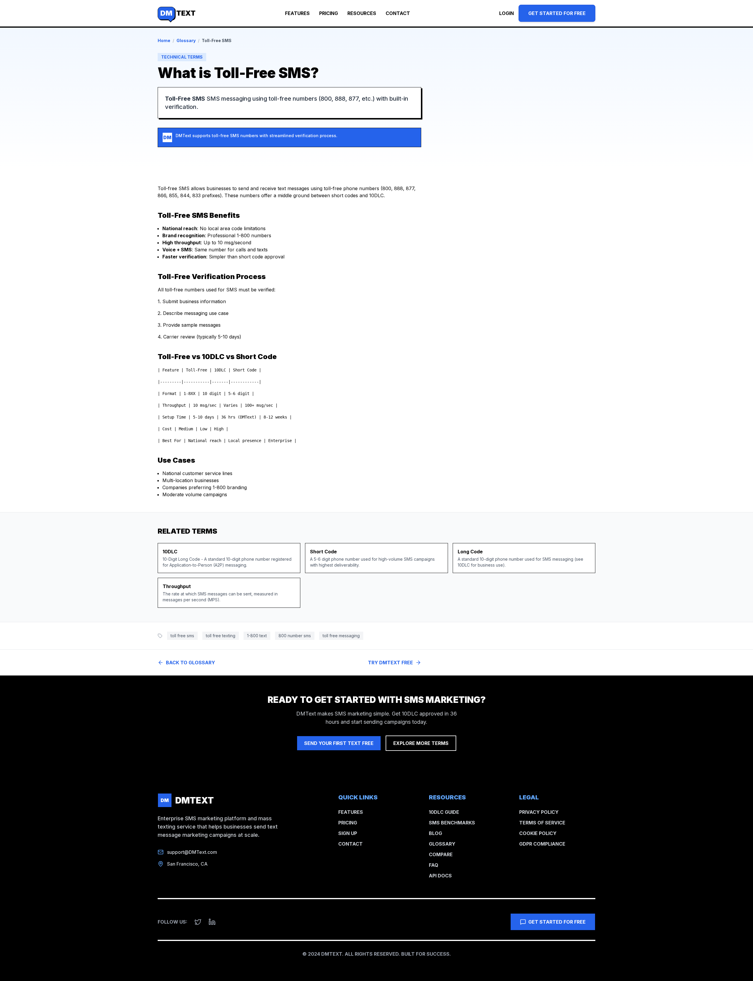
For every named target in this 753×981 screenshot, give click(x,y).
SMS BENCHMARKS (452, 823)
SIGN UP (347, 833)
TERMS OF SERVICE (542, 823)
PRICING (328, 13)
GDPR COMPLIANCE (542, 844)
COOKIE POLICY (538, 833)
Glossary (186, 40)
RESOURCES (361, 13)
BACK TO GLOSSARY (190, 662)
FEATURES (297, 13)
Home (164, 40)
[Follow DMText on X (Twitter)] (197, 921)
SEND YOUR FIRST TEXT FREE (339, 743)
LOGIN (506, 13)
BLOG (435, 833)
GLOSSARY (442, 844)
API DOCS (440, 876)
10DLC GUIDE (444, 812)
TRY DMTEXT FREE (390, 662)
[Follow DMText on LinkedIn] (212, 921)
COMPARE (441, 854)
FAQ (433, 865)
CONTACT (398, 13)
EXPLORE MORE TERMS (421, 743)
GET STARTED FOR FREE (557, 13)
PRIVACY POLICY (539, 812)
